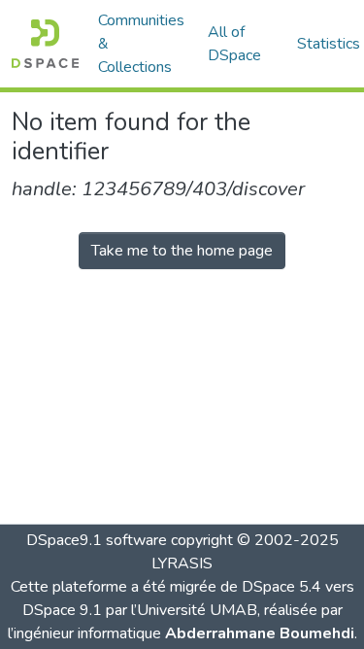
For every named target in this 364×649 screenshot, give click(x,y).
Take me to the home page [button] (182, 250)
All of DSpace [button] (234, 43)
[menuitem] (241, 44)
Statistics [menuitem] (328, 43)
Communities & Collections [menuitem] (141, 44)
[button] (45, 43)
